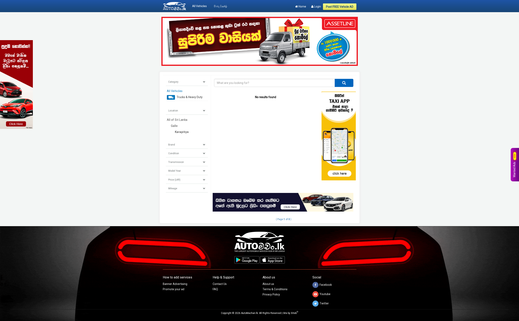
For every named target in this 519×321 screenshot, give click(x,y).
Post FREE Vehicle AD (339, 6)
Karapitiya (182, 132)
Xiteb (294, 313)
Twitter (324, 303)
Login (317, 6)
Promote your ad (173, 289)
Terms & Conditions (275, 289)
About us (268, 284)
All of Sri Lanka (177, 119)
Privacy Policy (271, 294)
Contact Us (220, 284)
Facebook (326, 284)
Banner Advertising (175, 284)
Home (302, 6)
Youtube (325, 294)
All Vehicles (199, 6)
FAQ (215, 289)
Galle (174, 125)
